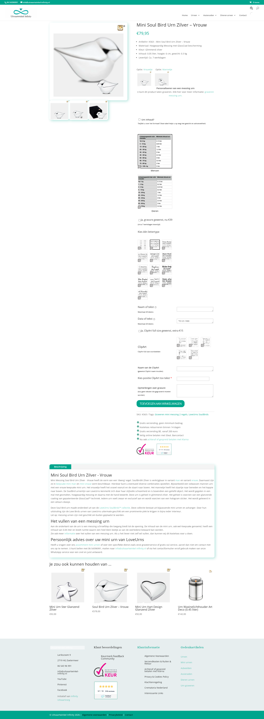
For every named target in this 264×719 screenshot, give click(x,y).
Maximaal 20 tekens (145, 312)
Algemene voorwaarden (94, 714)
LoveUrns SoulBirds (199, 414)
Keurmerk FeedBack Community (112, 657)
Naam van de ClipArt (148, 367)
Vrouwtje (147, 69)
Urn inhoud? (147, 119)
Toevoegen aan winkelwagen (161, 404)
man (177, 480)
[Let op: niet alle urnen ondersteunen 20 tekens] (155, 307)
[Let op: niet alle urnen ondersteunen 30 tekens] (154, 319)
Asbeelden (186, 668)
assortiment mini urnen (88, 544)
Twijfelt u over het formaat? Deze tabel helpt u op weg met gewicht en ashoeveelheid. (172, 123)
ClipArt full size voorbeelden (149, 351)
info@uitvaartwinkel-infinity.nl (130, 548)
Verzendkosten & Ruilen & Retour (158, 662)
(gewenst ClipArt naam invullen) (150, 371)
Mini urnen (186, 662)
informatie (69, 533)
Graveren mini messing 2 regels (171, 414)
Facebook (62, 690)
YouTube (61, 679)
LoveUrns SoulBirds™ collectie (114, 507)
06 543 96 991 (64, 665)
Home (185, 15)
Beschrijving (60, 466)
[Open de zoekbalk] (251, 8)
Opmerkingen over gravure (151, 387)
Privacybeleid (116, 714)
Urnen (194, 15)
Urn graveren (187, 685)
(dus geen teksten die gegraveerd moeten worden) (154, 393)
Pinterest (62, 684)
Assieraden (208, 15)
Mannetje (167, 69)
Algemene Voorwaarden (157, 655)
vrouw (195, 480)
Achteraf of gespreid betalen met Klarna (155, 670)
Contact (129, 714)
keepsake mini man (66, 483)
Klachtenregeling (153, 682)
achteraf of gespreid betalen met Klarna (168, 439)
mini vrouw (85, 483)
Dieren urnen (226, 15)
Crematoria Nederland (156, 687)
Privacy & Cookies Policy (157, 676)
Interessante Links (154, 693)
